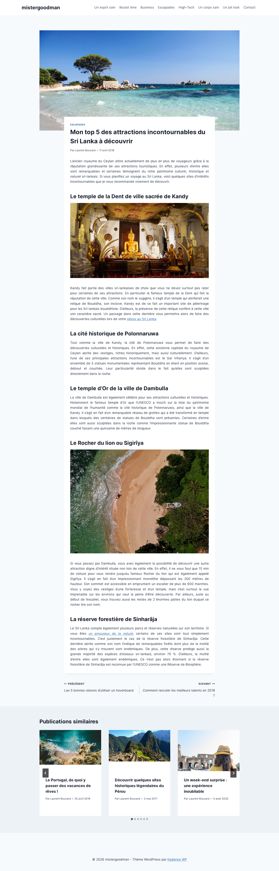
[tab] (132, 819)
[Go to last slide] (46, 773)
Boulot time (128, 7)
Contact (249, 7)
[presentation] (70, 750)
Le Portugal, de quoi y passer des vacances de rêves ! (68, 786)
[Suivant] (233, 773)
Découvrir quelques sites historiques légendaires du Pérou (139, 786)
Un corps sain (208, 7)
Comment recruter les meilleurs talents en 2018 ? (179, 689)
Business (147, 7)
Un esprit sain (104, 7)
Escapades (166, 7)
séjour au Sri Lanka (141, 319)
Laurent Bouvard (85, 150)
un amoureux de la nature (111, 633)
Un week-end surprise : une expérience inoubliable (205, 786)
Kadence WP (177, 859)
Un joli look (231, 7)
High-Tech (186, 7)
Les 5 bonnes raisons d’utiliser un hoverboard (99, 687)
